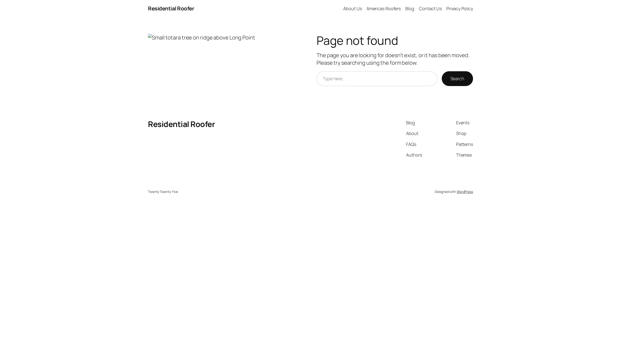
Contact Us (430, 8)
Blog (409, 8)
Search (457, 78)
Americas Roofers (384, 8)
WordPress (465, 191)
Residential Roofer (171, 8)
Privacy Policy (459, 8)
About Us (352, 8)
